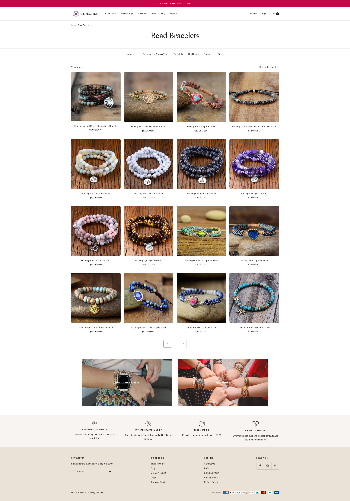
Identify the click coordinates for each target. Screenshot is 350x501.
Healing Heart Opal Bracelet (254, 260)
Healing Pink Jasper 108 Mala (95, 260)
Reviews (142, 13)
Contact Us (209, 464)
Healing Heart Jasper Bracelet (201, 126)
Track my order (158, 464)
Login (263, 13)
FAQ (206, 468)
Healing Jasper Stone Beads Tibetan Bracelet (254, 126)
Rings (220, 54)
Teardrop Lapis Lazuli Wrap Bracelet (148, 327)
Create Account (158, 473)
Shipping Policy (211, 473)
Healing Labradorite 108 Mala (201, 193)
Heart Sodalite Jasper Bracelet (201, 327)
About (153, 13)
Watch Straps (127, 13)
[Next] (182, 344)
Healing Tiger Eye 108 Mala (148, 260)
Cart (274, 13)
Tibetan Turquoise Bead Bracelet (254, 327)
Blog (163, 13)
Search (253, 13)
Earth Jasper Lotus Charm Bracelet (96, 327)
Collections (110, 13)
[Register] (110, 471)
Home (73, 25)
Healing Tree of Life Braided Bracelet (149, 126)
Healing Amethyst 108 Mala (254, 193)
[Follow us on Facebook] (260, 465)
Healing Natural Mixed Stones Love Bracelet (95, 126)
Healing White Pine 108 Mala (148, 193)
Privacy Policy (211, 477)
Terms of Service (159, 482)
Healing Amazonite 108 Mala (96, 193)
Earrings (208, 54)
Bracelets (178, 54)
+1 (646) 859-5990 (96, 492)
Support (173, 13)
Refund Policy (211, 482)
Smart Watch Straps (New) (155, 54)
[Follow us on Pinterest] (275, 465)
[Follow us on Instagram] (267, 465)
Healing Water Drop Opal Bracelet (201, 260)
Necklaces (193, 54)
